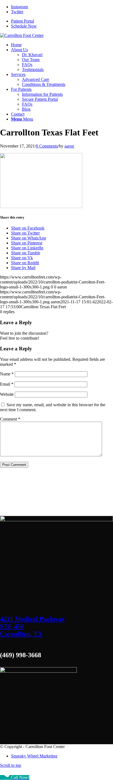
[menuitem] (16, 44)
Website (7, 394)
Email (6, 384)
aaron (69, 146)
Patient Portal (22, 21)
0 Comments (47, 146)
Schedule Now (24, 26)
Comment (10, 419)
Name (7, 374)
